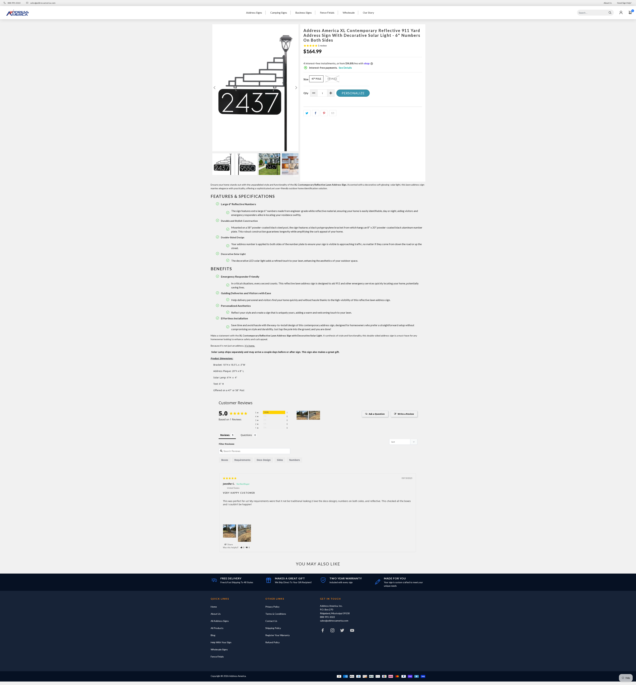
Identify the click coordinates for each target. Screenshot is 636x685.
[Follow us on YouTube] (352, 631)
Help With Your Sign (221, 642)
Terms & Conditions (275, 613)
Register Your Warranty (277, 635)
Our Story (368, 12)
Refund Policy (272, 642)
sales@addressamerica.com (42, 3)
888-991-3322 (14, 3)
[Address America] (17, 13)
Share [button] (230, 544)
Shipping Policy (273, 628)
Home (214, 606)
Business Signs (303, 12)
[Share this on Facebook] (315, 113)
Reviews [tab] (225, 435)
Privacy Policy (272, 606)
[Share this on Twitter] (307, 113)
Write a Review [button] (406, 413)
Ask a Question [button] (377, 413)
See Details (345, 67)
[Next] (296, 87)
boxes (224, 459)
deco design (264, 459)
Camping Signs (278, 12)
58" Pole (332, 78)
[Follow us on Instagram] (332, 631)
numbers (294, 459)
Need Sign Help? (624, 3)
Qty (305, 93)
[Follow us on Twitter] (342, 631)
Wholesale (349, 12)
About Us (608, 3)
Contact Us (271, 621)
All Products (217, 628)
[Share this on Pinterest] (324, 113)
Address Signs (254, 12)
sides (280, 459)
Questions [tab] (246, 435)
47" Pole (316, 78)
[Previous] (214, 87)
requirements (242, 459)
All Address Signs (220, 621)
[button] (242, 547)
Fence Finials (327, 12)
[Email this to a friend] (332, 113)
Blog (213, 635)
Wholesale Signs (219, 649)
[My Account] (621, 13)
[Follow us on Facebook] (322, 631)
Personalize (353, 93)
